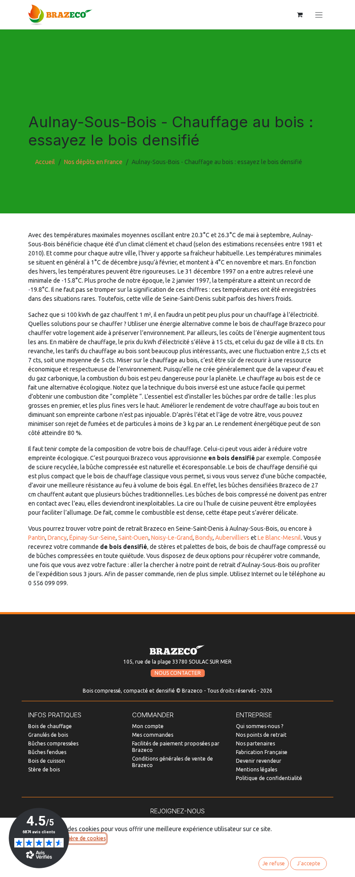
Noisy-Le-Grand (172, 537)
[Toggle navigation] (319, 14)
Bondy (204, 537)
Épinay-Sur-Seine (92, 537)
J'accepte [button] (308, 863)
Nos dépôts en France (93, 161)
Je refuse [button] (273, 863)
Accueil (45, 161)
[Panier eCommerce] (299, 15)
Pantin (36, 537)
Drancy (57, 537)
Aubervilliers (232, 537)
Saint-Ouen (133, 537)
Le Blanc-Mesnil (279, 537)
